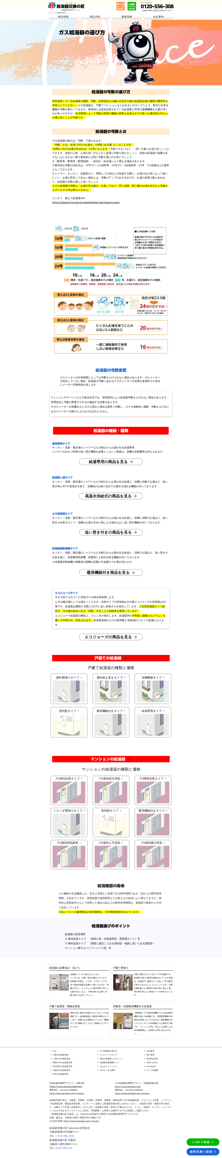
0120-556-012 (64, 1148)
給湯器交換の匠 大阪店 (62, 1140)
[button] (63, 16)
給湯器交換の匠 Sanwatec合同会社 (69, 1128)
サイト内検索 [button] (152, 1070)
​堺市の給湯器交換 (60, 1074)
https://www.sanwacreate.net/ (66, 1086)
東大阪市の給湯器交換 (62, 1066)
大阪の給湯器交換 (60, 1055)
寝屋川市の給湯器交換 (62, 1062)
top (54, 1051)
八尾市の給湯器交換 (61, 1058)
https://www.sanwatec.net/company (81, 1121)
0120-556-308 (65, 1135)
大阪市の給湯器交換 (61, 1070)
